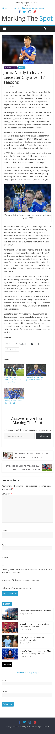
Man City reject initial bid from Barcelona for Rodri (32, 638)
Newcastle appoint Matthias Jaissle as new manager (24, 8)
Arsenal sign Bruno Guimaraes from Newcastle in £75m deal (34, 625)
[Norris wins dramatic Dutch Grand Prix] (10, 609)
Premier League (10, 68)
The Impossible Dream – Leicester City (13, 401)
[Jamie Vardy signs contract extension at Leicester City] (14, 370)
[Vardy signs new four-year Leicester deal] (36, 370)
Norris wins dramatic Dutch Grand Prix (35, 611)
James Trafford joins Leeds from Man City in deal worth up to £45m (35, 652)
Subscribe (43, 436)
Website (5, 557)
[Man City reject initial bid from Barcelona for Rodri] (10, 636)
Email (5, 545)
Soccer (21, 68)
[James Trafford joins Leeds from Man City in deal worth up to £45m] (10, 650)
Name (5, 530)
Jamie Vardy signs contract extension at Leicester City (12, 379)
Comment (7, 493)
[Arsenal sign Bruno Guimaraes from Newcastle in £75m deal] (10, 623)
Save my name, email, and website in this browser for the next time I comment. (27, 571)
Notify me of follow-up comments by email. (20, 580)
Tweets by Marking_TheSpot (27, 673)
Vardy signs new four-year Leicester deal (35, 378)
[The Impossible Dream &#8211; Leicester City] (14, 393)
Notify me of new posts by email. (16, 588)
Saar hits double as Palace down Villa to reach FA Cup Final (23, 468)
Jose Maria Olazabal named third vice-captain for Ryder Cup (32, 455)
